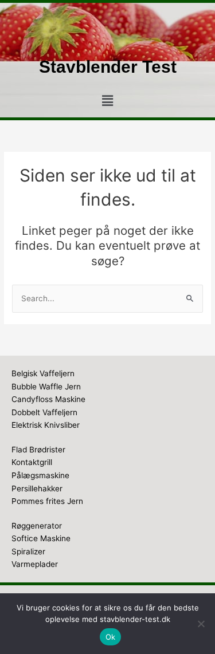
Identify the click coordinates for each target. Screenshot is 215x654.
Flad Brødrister (38, 449)
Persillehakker (36, 488)
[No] (200, 623)
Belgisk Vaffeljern (43, 373)
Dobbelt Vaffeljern (44, 412)
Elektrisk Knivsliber (45, 425)
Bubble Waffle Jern (46, 386)
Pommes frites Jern (47, 501)
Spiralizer (28, 551)
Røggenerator (36, 525)
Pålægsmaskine (40, 475)
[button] (107, 101)
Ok (110, 636)
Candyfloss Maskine (48, 399)
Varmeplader (34, 564)
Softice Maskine (41, 538)
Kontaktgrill (31, 462)
